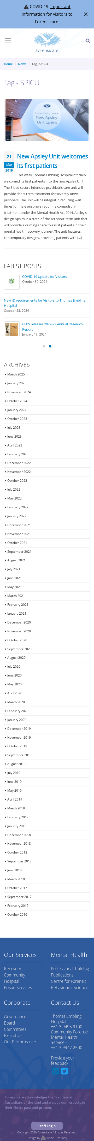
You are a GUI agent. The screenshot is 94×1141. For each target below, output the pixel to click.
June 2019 (14, 781)
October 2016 (17, 914)
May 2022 (14, 498)
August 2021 (16, 560)
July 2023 (13, 427)
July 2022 (13, 489)
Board (9, 1023)
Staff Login (47, 1126)
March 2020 (16, 702)
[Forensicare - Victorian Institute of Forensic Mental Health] (47, 42)
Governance (15, 1017)
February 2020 (17, 711)
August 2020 (16, 657)
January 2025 (16, 383)
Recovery (12, 969)
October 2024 (17, 401)
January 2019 (16, 826)
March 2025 (16, 374)
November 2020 (19, 631)
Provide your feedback (62, 1060)
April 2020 (14, 693)
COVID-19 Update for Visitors (44, 276)
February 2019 (17, 817)
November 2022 (19, 471)
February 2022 (17, 507)
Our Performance (20, 1042)
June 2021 (14, 578)
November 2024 (19, 392)
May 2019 (14, 790)
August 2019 (16, 764)
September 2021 (19, 551)
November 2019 (19, 737)
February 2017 (17, 905)
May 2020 (14, 684)
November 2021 (19, 534)
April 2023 (14, 445)
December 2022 (19, 463)
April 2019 (14, 799)
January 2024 (16, 410)
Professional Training (70, 969)
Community (14, 975)
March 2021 (16, 595)
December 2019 (19, 728)
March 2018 (16, 879)
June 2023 (14, 436)
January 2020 (16, 719)
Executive (13, 1035)
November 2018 (19, 843)
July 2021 (13, 569)
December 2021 (19, 525)
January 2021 (16, 613)
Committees (15, 1029)
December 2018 (19, 835)
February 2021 (17, 604)
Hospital (11, 981)
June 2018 (14, 870)
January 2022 (16, 516)
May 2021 (14, 587)
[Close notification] (86, 14)
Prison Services (18, 987)
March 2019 (16, 808)
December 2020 (19, 622)
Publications (62, 975)
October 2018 (17, 852)
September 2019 (19, 755)
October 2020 (17, 640)
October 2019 (17, 746)
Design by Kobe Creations (47, 1138)
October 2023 (17, 418)
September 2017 (19, 897)
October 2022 (17, 480)
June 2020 (14, 675)
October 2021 (17, 542)
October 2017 (17, 888)
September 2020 (19, 649)
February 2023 (17, 454)
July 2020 (13, 666)
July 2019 (13, 773)
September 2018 (19, 861)
